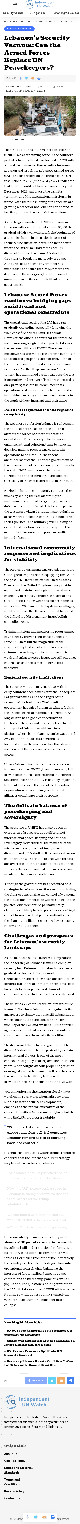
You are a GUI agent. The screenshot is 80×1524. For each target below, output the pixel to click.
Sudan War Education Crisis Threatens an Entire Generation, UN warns (39, 1343)
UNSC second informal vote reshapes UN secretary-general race (38, 1333)
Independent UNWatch (23, 87)
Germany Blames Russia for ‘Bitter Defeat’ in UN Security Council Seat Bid (39, 1363)
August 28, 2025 (58, 1227)
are (25, 1004)
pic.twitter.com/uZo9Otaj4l (49, 1220)
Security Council (19, 29)
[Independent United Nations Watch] (40, 4)
